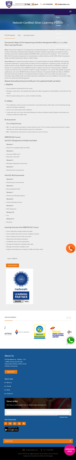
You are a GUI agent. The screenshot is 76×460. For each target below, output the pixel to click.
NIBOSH (14, 258)
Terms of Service (53, 453)
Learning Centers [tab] (29, 35)
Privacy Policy (44, 453)
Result (8, 390)
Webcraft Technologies (46, 456)
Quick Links (9, 441)
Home (58, 17)
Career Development (62, 46)
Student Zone (60, 42)
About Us (59, 21)
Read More (10, 372)
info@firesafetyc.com (63, 4)
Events (58, 50)
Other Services (60, 38)
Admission (59, 54)
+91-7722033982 (47, 4)
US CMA (58, 33)
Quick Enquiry (12, 265)
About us (9, 382)
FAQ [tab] (19, 35)
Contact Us (59, 58)
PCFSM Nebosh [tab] (10, 35)
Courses (58, 25)
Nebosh (58, 29)
